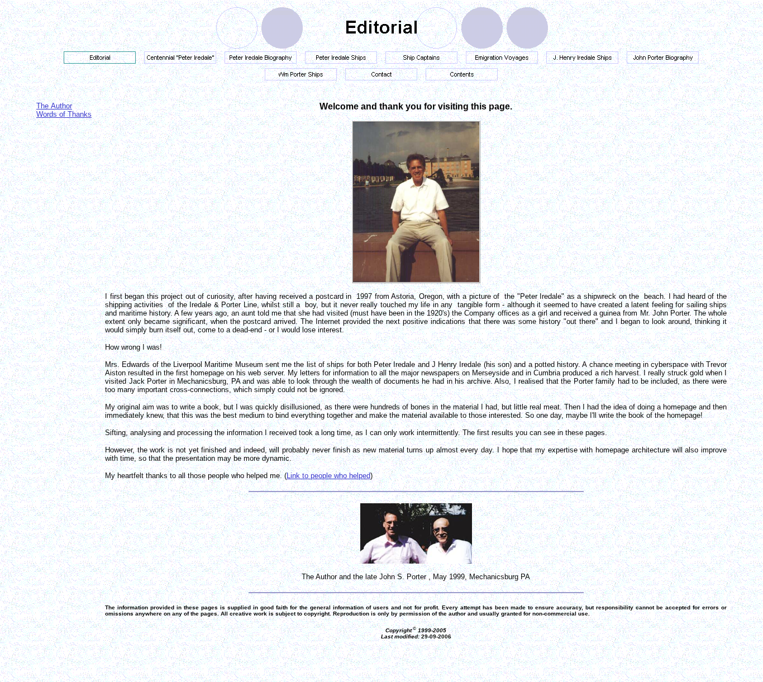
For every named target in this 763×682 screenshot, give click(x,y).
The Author (54, 106)
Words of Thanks (64, 114)
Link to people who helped (328, 475)
